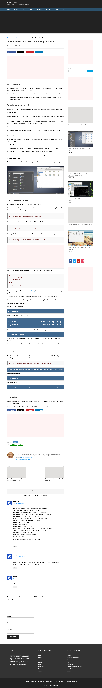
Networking (70, 664)
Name (9, 616)
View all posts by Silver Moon (24, 459)
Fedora (40, 664)
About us (33, 681)
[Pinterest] (79, 261)
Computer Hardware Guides (74, 666)
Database (69, 660)
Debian (17, 37)
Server (40, 671)
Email (9, 623)
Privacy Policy (49, 681)
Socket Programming (73, 657)
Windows (31, 9)
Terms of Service (60, 681)
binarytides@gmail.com (27, 457)
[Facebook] (70, 261)
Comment (10, 599)
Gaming (69, 671)
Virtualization (70, 669)
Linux (23, 9)
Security (48, 9)
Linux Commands (43, 669)
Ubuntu (40, 657)
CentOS (40, 660)
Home (9, 9)
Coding (39, 9)
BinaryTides (12, 2)
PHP (68, 662)
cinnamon (13, 444)
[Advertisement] (51, 22)
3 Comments (61, 45)
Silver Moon (11, 45)
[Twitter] (75, 261)
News (64, 9)
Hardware (41, 666)
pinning (33, 291)
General (56, 9)
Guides (16, 9)
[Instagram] (83, 261)
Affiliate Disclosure (72, 681)
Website (9, 629)
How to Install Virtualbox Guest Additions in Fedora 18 (15, 479)
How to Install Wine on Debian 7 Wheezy (54, 479)
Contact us (41, 681)
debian (20, 444)
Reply (15, 546)
